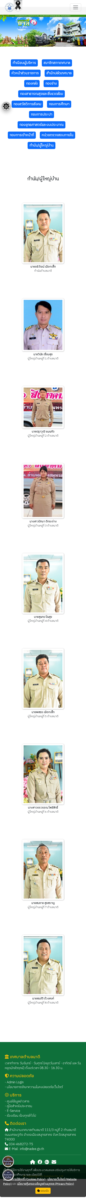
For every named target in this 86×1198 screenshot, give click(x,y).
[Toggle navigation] (75, 7)
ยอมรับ (44, 1190)
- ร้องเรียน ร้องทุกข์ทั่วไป (20, 1115)
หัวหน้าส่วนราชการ (25, 73)
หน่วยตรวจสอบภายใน (57, 135)
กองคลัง (32, 84)
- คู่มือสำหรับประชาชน (18, 1106)
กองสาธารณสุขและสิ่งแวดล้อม (41, 94)
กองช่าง (51, 84)
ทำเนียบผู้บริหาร (24, 63)
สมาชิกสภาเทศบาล (57, 63)
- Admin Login (14, 1082)
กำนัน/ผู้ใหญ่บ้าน (41, 145)
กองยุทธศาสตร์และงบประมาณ (41, 125)
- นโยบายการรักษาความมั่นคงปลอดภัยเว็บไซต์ (34, 1087)
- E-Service (12, 1111)
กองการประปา (41, 114)
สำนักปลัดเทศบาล (59, 73)
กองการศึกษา (59, 104)
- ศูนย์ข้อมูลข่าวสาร (17, 1101)
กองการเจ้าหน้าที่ (22, 135)
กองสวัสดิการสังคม (27, 104)
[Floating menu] (6, 106)
